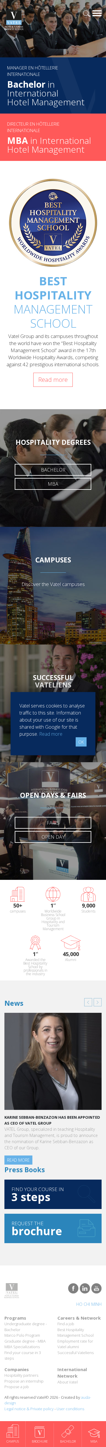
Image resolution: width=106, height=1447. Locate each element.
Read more (53, 380)
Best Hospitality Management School (75, 1332)
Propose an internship (24, 1381)
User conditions (70, 1408)
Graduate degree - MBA (25, 1341)
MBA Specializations (22, 1346)
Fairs (53, 823)
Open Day (53, 837)
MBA (53, 484)
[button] (88, 1002)
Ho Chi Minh (89, 1304)
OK (81, 742)
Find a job (65, 1323)
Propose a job (16, 1386)
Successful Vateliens (75, 1352)
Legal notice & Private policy (29, 1408)
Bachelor (53, 470)
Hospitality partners (21, 1375)
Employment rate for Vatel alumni (75, 1344)
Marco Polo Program (22, 1335)
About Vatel (67, 1382)
